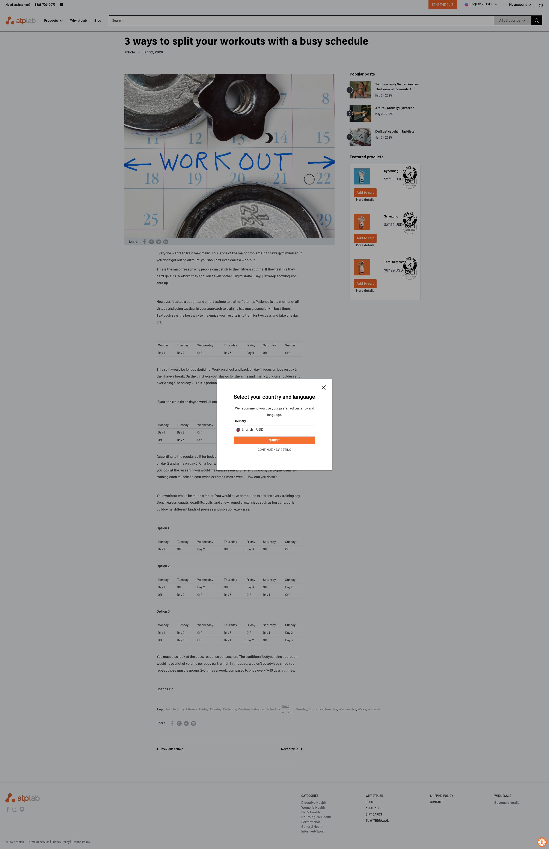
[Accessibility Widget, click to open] (542, 842)
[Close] (324, 387)
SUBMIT (274, 440)
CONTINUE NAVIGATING (274, 450)
